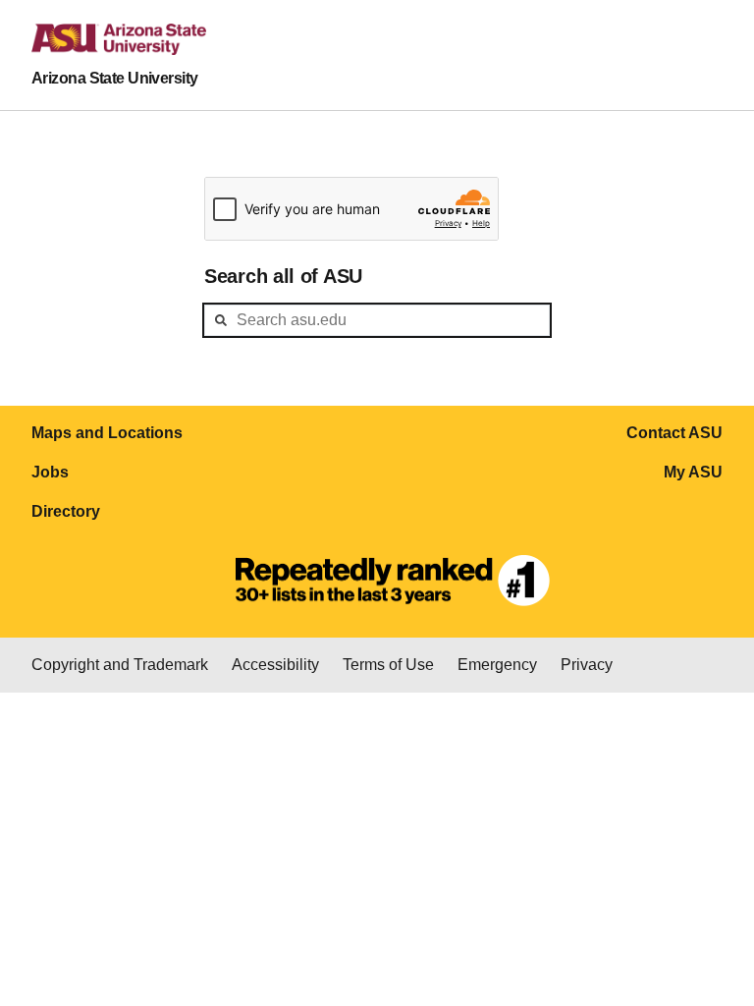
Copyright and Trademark (119, 664)
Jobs (50, 472)
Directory (65, 511)
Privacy (587, 664)
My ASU (693, 472)
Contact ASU (674, 432)
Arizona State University (114, 78)
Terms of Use (388, 664)
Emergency (497, 664)
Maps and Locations (107, 432)
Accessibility (275, 664)
